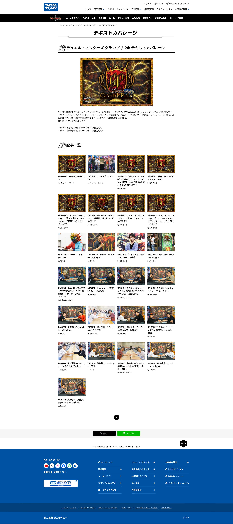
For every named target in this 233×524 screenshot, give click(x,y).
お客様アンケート (175, 476)
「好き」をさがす (108, 490)
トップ (60, 25)
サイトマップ (166, 507)
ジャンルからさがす (140, 462)
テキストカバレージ (71, 25)
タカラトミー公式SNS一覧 (54, 472)
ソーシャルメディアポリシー (146, 507)
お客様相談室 (171, 462)
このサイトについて (69, 507)
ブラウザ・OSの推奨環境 (107, 507)
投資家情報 (136, 490)
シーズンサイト (105, 476)
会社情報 (136, 483)
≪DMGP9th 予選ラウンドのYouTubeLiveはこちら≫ (81, 131)
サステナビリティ (175, 469)
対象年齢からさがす (140, 469)
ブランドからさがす (107, 483)
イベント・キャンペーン (178, 483)
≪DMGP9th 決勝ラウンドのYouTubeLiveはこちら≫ (81, 128)
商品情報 (102, 469)
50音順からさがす (140, 476)
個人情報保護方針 (87, 507)
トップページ (106, 462)
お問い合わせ (161, 18)
